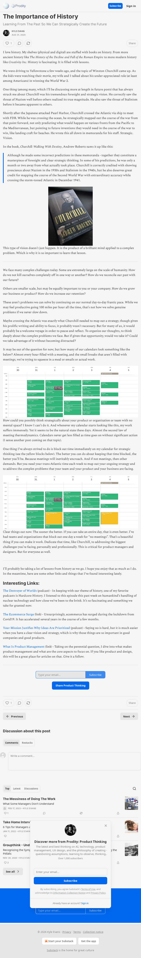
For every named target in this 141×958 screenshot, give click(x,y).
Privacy (66, 932)
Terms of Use (88, 889)
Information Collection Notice (69, 892)
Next (126, 716)
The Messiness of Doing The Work (29, 799)
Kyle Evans (18, 31)
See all (10, 871)
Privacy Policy (98, 892)
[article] (70, 806)
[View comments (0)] (19, 43)
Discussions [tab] (31, 788)
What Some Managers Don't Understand (28, 803)
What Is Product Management (23, 646)
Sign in (131, 6)
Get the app (88, 941)
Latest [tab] (17, 788)
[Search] (134, 788)
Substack (52, 950)
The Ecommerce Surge (18, 614)
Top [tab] (7, 788)
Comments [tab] (11, 742)
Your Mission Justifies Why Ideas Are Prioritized (36, 628)
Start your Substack (60, 941)
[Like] (5, 836)
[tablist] (19, 742)
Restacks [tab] (27, 742)
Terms (77, 932)
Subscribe (115, 6)
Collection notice (93, 932)
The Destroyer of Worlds (20, 590)
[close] (106, 826)
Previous (17, 716)
